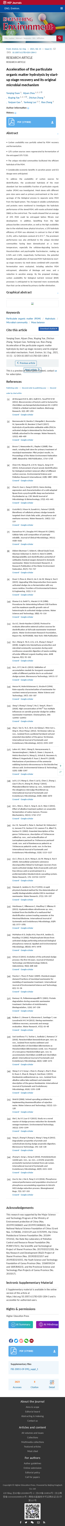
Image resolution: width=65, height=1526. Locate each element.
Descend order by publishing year (34, 388)
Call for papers (32, 1477)
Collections (32, 1437)
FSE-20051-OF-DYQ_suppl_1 (24, 1369)
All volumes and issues (33, 1433)
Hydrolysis (50, 319)
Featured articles (32, 1447)
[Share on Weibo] (21, 1341)
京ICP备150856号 (44, 1493)
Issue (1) (48, 49)
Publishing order (12, 388)
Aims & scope (32, 1407)
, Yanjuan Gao (13, 102)
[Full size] (60, 772)
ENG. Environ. (12, 8)
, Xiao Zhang (46, 102)
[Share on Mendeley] (31, 1341)
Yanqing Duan (13, 93)
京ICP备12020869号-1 (23, 1493)
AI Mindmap (50, 1324)
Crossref (15, 415)
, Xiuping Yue (13, 98)
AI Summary (23, 1324)
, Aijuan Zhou (28, 93)
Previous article (27, 363)
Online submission (32, 1468)
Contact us (32, 1421)
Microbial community (17, 322)
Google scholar (27, 415)
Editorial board (32, 1412)
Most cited (32, 1451)
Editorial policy (32, 1472)
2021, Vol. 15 (35, 49)
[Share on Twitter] (16, 1341)
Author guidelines (32, 1463)
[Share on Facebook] (10, 1341)
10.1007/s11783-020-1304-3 (24, 52)
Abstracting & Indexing (32, 1416)
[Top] (60, 766)
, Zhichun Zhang (35, 98)
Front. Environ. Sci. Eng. (16, 49)
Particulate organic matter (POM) (23, 319)
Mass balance (38, 322)
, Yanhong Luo (29, 102)
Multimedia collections (32, 1442)
